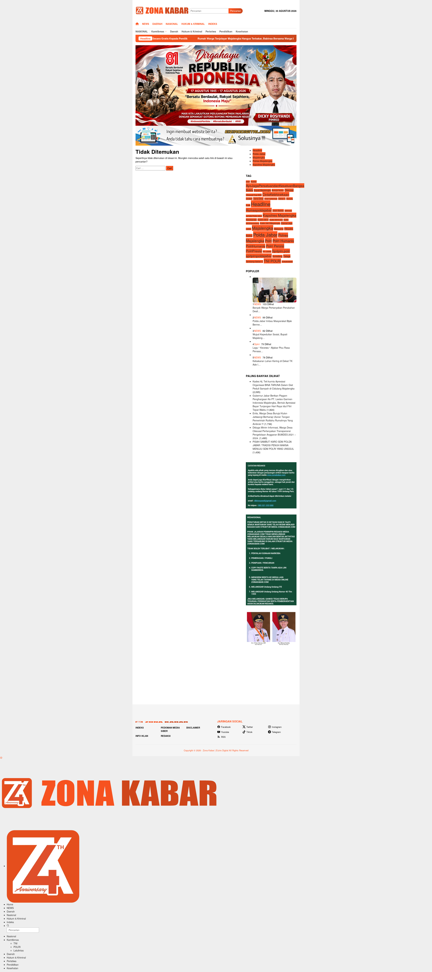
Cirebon (249, 198)
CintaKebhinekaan (275, 194)
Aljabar (254, 181)
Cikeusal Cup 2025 (254, 195)
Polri (268, 240)
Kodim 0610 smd (276, 220)
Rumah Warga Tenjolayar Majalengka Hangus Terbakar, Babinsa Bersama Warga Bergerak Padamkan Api (205, 38)
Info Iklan (142, 735)
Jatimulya (288, 210)
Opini (257, 344)
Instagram (277, 726)
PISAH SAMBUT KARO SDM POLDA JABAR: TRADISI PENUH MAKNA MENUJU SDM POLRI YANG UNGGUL (273, 445)
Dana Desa (258, 198)
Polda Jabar (259, 154)
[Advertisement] (216, 674)
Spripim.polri (281, 251)
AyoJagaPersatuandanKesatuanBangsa (275, 185)
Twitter (249, 726)
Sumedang (277, 256)
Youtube (225, 732)
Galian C (282, 198)
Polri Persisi (275, 246)
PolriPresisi (254, 251)
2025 (248, 181)
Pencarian (235, 10)
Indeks (140, 727)
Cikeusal (289, 190)
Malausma (279, 228)
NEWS (257, 304)
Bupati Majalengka (262, 190)
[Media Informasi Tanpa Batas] (162, 10)
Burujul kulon (278, 190)
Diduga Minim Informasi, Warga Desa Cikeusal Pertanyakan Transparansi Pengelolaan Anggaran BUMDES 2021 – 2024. (274, 433)
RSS (223, 736)
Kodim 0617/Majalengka (270, 223)
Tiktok (249, 732)
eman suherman (270, 198)
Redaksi (166, 735)
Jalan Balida (278, 210)
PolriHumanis (255, 246)
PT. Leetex (267, 251)
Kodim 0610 (263, 219)
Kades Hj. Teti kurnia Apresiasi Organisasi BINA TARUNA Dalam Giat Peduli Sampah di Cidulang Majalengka (273, 385)
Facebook (226, 726)
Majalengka (259, 157)
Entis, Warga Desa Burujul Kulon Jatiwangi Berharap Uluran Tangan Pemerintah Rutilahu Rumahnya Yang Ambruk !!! (273, 419)
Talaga (286, 256)
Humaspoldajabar (259, 210)
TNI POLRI (272, 260)
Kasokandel (251, 219)
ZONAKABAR (287, 261)
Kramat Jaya (286, 223)
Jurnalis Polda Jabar (254, 216)
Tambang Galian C (254, 261)
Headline (257, 150)
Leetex (248, 229)
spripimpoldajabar (259, 255)
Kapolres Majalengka (264, 164)
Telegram (276, 732)
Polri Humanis (283, 240)
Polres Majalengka (262, 161)
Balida (249, 190)
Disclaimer (193, 727)
